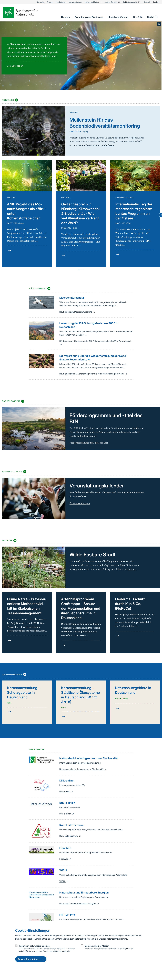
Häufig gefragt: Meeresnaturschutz (76, 312)
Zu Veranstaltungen (79, 503)
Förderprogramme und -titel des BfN (88, 443)
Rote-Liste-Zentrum (68, 836)
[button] (78, 269)
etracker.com (48, 939)
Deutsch (147, 2)
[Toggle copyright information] (159, 24)
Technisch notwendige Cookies (34, 946)
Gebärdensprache (130, 2)
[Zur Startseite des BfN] (24, 12)
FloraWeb (64, 859)
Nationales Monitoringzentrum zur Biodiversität (81, 769)
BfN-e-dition (65, 813)
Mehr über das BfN (15, 66)
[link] (65, 17)
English (156, 2)
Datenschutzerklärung (116, 939)
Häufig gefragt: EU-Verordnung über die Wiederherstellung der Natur (92, 373)
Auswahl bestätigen (28, 959)
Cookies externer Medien (97, 946)
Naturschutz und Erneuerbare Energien (77, 903)
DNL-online (64, 791)
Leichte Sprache (111, 2)
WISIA (62, 881)
